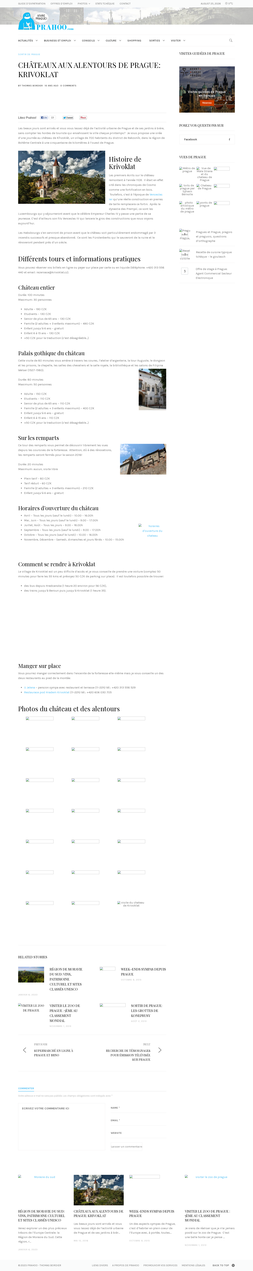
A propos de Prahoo (125, 1265)
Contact (125, 3)
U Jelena (29, 687)
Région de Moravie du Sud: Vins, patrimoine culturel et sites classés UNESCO (41, 1215)
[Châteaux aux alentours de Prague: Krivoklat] (99, 1190)
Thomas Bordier (32, 85)
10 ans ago (52, 85)
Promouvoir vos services (160, 1265)
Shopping (134, 40)
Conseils (88, 40)
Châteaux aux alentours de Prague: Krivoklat (98, 1213)
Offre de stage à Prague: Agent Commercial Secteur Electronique (214, 273)
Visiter (176, 40)
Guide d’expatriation (31, 3)
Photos (82, 3)
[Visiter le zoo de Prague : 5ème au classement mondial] (210, 1190)
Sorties (154, 40)
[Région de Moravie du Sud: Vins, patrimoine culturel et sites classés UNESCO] (43, 1190)
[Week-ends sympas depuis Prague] (154, 1190)
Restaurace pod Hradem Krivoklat (46, 692)
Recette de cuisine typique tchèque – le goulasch (214, 254)
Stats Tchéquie (104, 3)
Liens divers (100, 1265)
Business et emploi (57, 40)
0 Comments (68, 85)
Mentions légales (193, 1265)
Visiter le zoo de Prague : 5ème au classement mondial (207, 1215)
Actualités (25, 40)
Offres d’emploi (61, 3)
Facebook (190, 139)
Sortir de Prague (29, 54)
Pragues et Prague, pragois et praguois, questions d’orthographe (214, 236)
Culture (111, 40)
